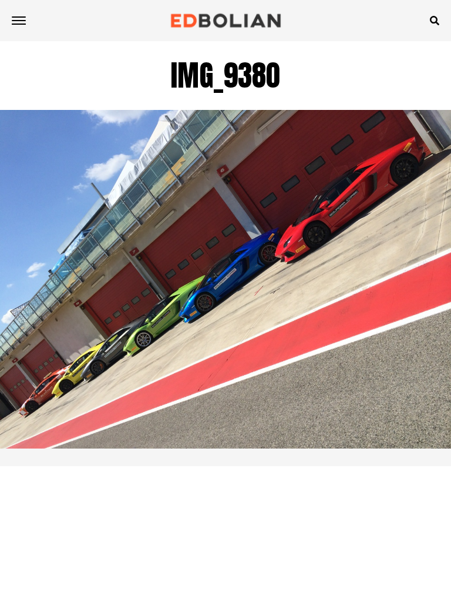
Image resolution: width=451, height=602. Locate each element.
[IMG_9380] (225, 445)
